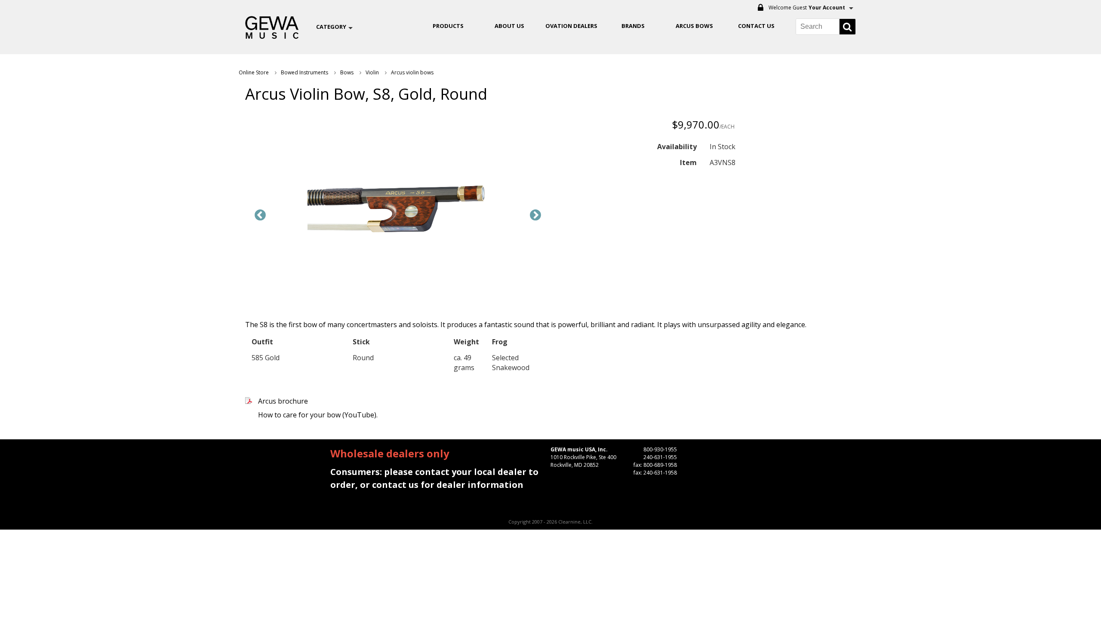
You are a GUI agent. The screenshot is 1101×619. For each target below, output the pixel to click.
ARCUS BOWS (694, 26)
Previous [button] (260, 215)
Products (448, 26)
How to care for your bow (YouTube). (318, 415)
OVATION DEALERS (571, 26)
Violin (372, 72)
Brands (633, 26)
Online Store (254, 72)
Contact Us (756, 26)
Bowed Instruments (304, 72)
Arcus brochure (283, 401)
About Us (509, 26)
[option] (398, 208)
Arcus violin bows (412, 72)
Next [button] (535, 215)
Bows (347, 72)
